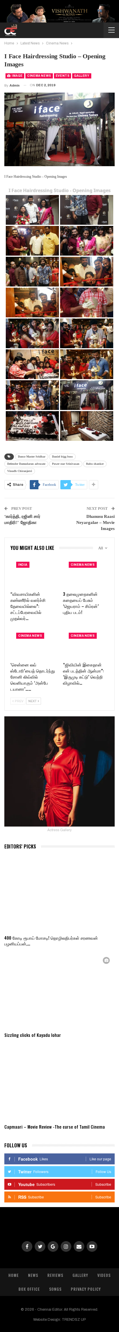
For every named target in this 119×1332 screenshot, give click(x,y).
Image (17, 75)
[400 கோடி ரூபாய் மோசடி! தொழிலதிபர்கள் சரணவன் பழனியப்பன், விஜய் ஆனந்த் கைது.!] (59, 893)
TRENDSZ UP (74, 1320)
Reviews (55, 1275)
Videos (104, 1275)
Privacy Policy (86, 1289)
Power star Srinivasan (65, 463)
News (33, 1275)
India (22, 564)
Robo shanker (95, 463)
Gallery (81, 75)
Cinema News (39, 75)
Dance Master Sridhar (31, 456)
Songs (55, 1289)
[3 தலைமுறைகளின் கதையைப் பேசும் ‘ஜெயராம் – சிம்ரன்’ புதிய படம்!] (86, 572)
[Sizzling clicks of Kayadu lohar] (59, 990)
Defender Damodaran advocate (26, 463)
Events (63, 75)
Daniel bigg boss (62, 456)
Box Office (29, 1289)
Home (13, 1275)
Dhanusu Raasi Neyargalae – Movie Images (95, 522)
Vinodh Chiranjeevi (19, 471)
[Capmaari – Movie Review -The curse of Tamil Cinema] (59, 1082)
